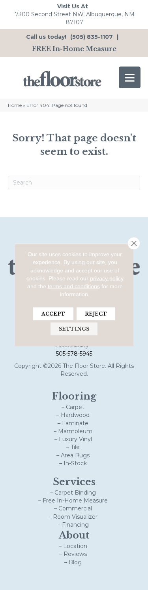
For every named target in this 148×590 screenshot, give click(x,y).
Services (74, 481)
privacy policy (107, 278)
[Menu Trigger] (130, 77)
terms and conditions (74, 286)
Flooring (74, 396)
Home (15, 105)
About (74, 535)
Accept (53, 313)
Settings (74, 328)
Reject (96, 313)
